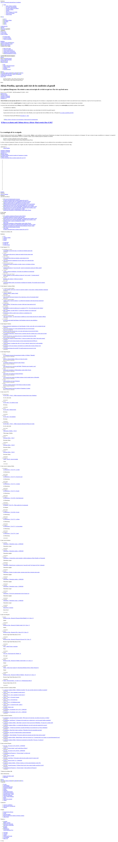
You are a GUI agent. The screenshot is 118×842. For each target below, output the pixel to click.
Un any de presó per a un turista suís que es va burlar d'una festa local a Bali (19, 336)
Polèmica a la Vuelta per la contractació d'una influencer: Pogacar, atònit (18, 225)
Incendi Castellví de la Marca (12, 8)
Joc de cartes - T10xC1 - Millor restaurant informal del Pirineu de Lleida (18, 423)
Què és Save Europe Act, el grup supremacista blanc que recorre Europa (18, 328)
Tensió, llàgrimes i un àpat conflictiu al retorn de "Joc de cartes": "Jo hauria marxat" (21, 275)
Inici (4, 64)
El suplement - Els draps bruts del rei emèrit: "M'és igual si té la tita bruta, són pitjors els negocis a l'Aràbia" (26, 717)
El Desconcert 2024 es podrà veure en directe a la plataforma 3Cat (17, 313)
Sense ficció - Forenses (8, 607)
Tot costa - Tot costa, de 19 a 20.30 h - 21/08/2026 (14, 745)
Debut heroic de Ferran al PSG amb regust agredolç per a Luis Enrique (18, 205)
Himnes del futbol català (8, 776)
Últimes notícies (4, 59)
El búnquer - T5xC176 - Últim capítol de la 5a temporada (15, 505)
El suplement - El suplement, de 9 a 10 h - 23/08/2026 (14, 712)
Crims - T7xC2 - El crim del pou (10, 699)
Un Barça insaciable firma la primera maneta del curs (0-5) (15, 200)
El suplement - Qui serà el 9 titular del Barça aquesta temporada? (17, 732)
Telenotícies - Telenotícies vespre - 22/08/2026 (13, 543)
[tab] (60, 236)
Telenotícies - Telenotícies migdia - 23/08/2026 (13, 579)
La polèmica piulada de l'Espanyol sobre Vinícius (14, 217)
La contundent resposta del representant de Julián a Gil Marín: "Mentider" (19, 355)
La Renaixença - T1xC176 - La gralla (11, 469)
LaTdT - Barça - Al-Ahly (8, 755)
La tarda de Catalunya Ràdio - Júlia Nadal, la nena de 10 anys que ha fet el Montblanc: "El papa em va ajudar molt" (28, 722)
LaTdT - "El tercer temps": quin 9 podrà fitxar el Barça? (15, 748)
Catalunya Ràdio (7, 237)
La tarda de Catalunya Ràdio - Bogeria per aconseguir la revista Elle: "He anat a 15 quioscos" (23, 739)
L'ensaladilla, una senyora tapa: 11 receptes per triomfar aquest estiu (17, 250)
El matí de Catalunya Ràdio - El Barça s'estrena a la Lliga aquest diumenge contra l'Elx (22, 762)
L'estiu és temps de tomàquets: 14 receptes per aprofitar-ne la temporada (18, 271)
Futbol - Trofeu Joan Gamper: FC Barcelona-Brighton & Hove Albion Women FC (21, 667)
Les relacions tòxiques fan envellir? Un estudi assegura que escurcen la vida (19, 348)
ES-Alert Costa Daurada (11, 7)
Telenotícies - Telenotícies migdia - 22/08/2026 (13, 551)
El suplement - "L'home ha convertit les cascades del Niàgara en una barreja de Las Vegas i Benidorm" (25, 727)
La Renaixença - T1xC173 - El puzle (11, 491)
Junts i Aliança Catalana (11, 5)
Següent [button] (2, 191)
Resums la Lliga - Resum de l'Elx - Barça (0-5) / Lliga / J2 (15, 632)
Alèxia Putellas (6, 148)
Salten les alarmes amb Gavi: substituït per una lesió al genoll (16, 202)
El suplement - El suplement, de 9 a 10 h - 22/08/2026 (14, 709)
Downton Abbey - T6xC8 (8, 445)
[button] (59, 76)
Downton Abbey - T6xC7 (8, 438)
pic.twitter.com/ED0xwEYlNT (67, 112)
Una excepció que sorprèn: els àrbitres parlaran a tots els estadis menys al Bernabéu (21, 377)
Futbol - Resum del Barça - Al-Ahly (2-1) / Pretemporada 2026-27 (17, 680)
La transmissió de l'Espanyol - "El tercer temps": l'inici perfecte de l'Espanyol (19, 767)
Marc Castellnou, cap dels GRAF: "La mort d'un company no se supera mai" (19, 310)
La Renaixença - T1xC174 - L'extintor (11, 483)
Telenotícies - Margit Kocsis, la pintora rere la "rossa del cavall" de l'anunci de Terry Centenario (23, 565)
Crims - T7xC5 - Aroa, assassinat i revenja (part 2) (14, 692)
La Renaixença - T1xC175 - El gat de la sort (12, 476)
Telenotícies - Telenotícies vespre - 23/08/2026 (13, 586)
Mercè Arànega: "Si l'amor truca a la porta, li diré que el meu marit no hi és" (19, 304)
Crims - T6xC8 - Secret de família (10, 459)
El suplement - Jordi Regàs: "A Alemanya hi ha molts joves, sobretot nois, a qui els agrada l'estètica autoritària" (27, 720)
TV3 (4, 236)
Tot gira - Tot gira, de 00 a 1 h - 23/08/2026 (12, 760)
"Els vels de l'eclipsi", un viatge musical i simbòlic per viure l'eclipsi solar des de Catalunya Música (24, 316)
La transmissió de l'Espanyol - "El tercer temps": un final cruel (16, 753)
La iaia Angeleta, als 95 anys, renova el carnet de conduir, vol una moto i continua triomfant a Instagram (25, 289)
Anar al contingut (17, 2)
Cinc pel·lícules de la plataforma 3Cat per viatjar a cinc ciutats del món (18, 260)
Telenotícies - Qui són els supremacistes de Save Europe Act (16, 593)
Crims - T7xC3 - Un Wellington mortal (11, 702)
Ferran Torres (9, 14)
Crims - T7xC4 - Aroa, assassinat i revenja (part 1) (14, 694)
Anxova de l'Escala (10, 13)
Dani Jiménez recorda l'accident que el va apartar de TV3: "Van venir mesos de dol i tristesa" (23, 308)
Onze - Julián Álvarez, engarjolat (10, 646)
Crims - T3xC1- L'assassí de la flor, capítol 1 (12, 704)
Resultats (10, 59)
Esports (2, 57)
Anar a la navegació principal (7, 2)
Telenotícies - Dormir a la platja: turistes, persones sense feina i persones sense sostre (21, 572)
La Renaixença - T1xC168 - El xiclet (11, 512)
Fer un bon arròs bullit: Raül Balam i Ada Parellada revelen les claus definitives (20, 320)
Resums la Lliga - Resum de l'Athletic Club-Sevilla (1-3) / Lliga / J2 (18, 660)
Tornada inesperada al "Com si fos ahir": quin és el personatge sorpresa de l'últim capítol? (22, 267)
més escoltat (6, 244)
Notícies (5, 238)
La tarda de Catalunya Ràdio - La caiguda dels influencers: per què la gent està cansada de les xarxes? (25, 725)
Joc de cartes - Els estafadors (9, 416)
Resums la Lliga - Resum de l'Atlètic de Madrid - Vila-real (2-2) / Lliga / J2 (19, 674)
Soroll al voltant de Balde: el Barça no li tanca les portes (15, 359)
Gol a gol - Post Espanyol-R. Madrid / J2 (12, 653)
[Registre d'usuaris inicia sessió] (8, 29)
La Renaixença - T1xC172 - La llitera (11, 519)
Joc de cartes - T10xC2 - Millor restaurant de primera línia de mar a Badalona (20, 395)
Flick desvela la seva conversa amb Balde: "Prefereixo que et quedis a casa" (19, 207)
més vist (5, 243)
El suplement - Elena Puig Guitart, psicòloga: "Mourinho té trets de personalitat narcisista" (22, 730)
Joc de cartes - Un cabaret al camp (10, 402)
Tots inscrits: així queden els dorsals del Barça (13, 373)
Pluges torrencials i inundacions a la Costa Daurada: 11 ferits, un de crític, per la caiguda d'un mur (24, 326)
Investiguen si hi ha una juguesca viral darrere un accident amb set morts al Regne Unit (22, 345)
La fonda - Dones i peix (8, 707)
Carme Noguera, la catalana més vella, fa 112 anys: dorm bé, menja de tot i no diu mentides (23, 343)
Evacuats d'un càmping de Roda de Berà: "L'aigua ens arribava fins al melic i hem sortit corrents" (24, 338)
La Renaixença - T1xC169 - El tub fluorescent (13, 498)
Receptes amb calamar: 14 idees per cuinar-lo (13, 278)
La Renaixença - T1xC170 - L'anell (11, 533)
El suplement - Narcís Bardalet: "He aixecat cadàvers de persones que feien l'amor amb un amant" (24, 735)
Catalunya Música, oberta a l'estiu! (10, 293)
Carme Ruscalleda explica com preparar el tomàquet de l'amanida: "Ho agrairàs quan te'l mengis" (24, 282)
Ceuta (4, 4)
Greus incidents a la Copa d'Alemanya (11, 381)
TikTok (7, 10)
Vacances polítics (9, 9)
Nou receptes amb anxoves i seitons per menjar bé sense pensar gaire (18, 254)
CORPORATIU (4, 26)
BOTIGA (10, 74)
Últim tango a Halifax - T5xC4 (10, 430)
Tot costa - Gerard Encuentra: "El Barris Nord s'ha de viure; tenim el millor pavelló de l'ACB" (23, 765)
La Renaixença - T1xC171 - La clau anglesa (12, 526)
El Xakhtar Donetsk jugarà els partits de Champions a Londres (16, 388)
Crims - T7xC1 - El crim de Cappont (11, 697)
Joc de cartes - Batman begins (9, 409)
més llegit (6, 242)
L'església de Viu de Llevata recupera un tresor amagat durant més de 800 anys (20, 340)
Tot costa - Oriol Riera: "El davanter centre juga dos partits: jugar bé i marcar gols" (21, 758)
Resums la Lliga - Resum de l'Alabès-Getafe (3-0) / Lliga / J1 (16, 625)
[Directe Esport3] (10, 65)
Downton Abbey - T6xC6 (8, 452)
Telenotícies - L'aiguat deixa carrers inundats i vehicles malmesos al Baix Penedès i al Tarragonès (24, 558)
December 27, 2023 (24, 115)
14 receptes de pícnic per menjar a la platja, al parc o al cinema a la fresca (19, 264)
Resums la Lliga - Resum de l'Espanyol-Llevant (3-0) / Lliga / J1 (17, 639)
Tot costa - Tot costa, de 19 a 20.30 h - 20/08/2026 (14, 750)
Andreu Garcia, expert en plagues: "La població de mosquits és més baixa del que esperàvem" (23, 300)
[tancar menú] (2, 62)
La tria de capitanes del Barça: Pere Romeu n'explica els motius (17, 384)
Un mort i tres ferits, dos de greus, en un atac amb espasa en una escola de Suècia (20, 331)
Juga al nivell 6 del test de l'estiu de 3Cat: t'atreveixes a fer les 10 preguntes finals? (21, 297)
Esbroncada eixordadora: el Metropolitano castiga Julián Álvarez (17, 210)
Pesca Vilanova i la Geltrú (11, 12)
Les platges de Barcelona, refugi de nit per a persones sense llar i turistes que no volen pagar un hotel (25, 333)
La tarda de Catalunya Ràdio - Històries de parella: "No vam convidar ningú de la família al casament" (25, 689)
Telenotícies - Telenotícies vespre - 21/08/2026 (13, 600)
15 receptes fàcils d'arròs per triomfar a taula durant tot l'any (16, 258)
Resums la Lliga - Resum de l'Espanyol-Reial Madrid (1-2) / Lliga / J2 (18, 618)
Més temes (5, 777)
